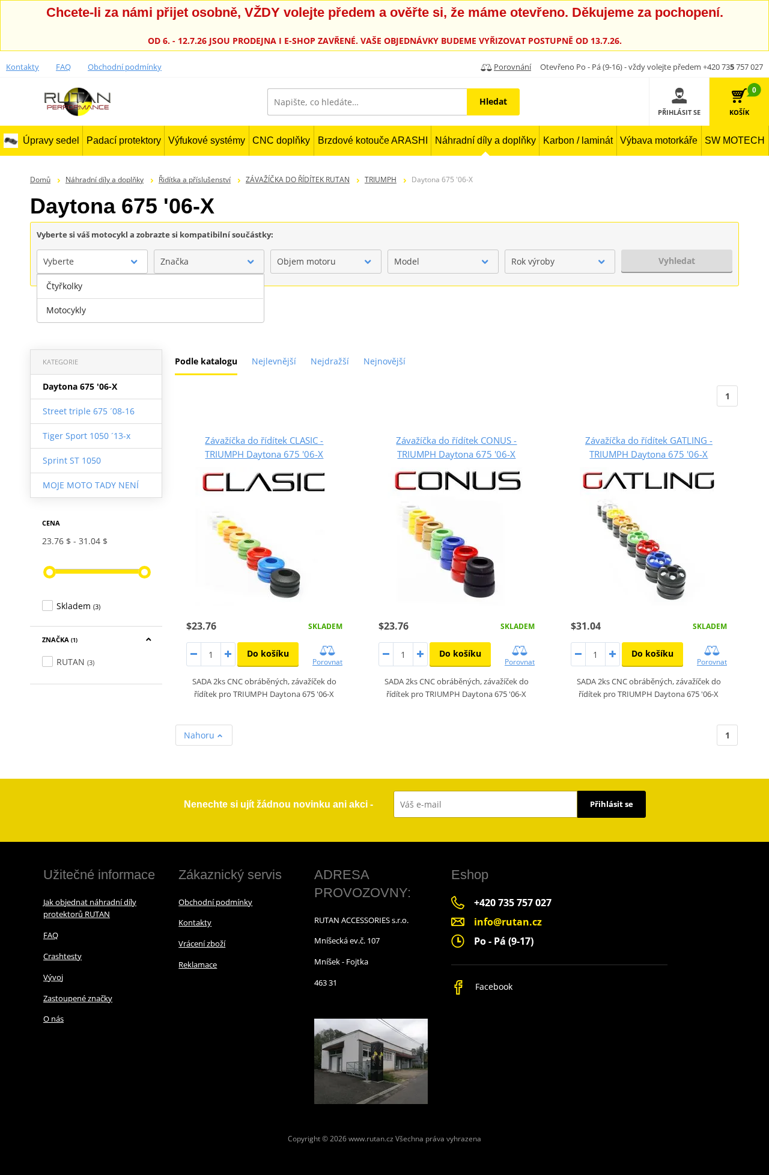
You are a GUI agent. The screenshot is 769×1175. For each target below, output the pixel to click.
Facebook (492, 986)
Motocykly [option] (66, 310)
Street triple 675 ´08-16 (89, 411)
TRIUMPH (381, 179)
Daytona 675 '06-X (80, 386)
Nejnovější (384, 361)
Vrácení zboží (201, 943)
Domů (40, 179)
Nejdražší (330, 361)
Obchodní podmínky (125, 66)
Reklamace (197, 964)
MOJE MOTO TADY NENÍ (91, 485)
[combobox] (92, 262)
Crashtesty (62, 956)
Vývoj (53, 977)
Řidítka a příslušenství (195, 179)
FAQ (63, 66)
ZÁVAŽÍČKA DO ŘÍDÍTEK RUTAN (298, 179)
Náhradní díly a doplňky (104, 179)
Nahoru (200, 735)
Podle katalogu (206, 361)
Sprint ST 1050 (72, 460)
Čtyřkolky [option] (64, 286)
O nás (53, 1018)
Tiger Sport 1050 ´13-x (86, 435)
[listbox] (150, 298)
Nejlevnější (274, 361)
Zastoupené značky (77, 998)
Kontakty (22, 66)
